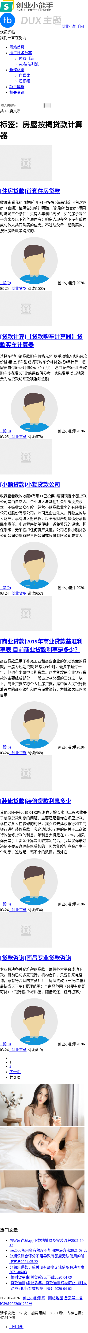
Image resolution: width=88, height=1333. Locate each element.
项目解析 (16, 87)
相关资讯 (16, 92)
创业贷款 (18, 288)
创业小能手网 (34, 1298)
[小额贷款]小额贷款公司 (30, 485)
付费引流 (26, 59)
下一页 (15, 1072)
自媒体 (24, 76)
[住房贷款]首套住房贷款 (30, 191)
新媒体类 (16, 70)
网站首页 (16, 47)
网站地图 (55, 1298)
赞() (5, 283)
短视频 (24, 81)
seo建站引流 (29, 64)
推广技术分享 (20, 53)
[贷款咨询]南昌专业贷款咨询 (35, 958)
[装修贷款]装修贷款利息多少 (35, 801)
